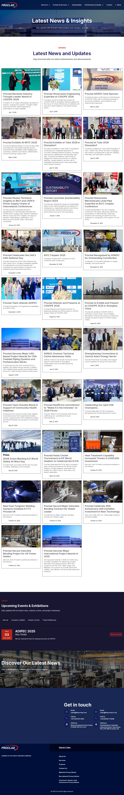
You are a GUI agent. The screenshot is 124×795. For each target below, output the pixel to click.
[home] (9, 4)
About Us (62, 756)
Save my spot (116, 634)
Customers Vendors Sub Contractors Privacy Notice (69, 781)
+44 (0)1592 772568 (107, 719)
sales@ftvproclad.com (79, 712)
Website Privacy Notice (67, 772)
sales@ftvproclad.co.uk (108, 712)
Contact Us (10, 676)
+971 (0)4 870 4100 (77, 719)
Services (62, 760)
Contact (109, 5)
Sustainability (77, 5)
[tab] (5, 620)
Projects (62, 764)
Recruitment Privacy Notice (69, 776)
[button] (45, 5)
